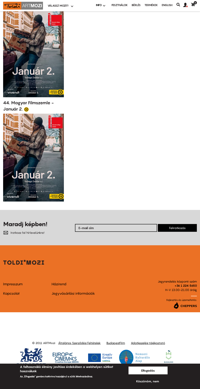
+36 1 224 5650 (186, 285)
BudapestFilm (115, 343)
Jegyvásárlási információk (73, 293)
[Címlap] (23, 6)
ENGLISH (167, 5)
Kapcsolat (11, 293)
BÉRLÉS (136, 5)
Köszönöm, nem (147, 381)
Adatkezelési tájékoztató (148, 343)
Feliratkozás (177, 228)
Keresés (179, 5)
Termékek (151, 5)
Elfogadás (148, 370)
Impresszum (13, 284)
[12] (26, 109)
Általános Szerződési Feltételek (79, 343)
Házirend (59, 284)
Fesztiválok (120, 5)
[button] (187, 5)
